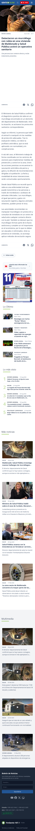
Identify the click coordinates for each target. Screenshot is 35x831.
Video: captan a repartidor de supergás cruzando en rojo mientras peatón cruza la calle (22, 334)
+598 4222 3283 (23, 807)
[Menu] (32, 2)
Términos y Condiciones (8, 828)
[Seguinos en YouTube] (12, 797)
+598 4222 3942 (12, 807)
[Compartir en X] (28, 105)
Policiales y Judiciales (20, 352)
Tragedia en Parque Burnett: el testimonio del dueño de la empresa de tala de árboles (22, 359)
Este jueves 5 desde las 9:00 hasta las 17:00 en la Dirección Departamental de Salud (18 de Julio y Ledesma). (17, 687)
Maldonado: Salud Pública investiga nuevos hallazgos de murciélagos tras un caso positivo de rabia (17, 464)
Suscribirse (17, 792)
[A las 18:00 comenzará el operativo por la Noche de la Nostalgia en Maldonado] (8, 343)
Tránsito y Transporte (20, 328)
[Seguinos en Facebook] (15, 797)
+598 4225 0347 (10, 810)
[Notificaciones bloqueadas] (17, 2)
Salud (4, 460)
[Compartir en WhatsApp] (32, 104)
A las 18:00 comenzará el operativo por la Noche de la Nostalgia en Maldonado (22, 346)
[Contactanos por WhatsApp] (23, 797)
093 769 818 (20, 810)
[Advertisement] (17, 80)
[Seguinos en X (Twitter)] (19, 797)
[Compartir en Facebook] (24, 104)
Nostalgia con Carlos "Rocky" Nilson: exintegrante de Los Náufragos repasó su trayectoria (22, 321)
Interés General (6, 33)
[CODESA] (17, 287)
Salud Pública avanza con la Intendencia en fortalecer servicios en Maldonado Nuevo (16, 545)
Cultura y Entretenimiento (22, 314)
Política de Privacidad (21, 828)
